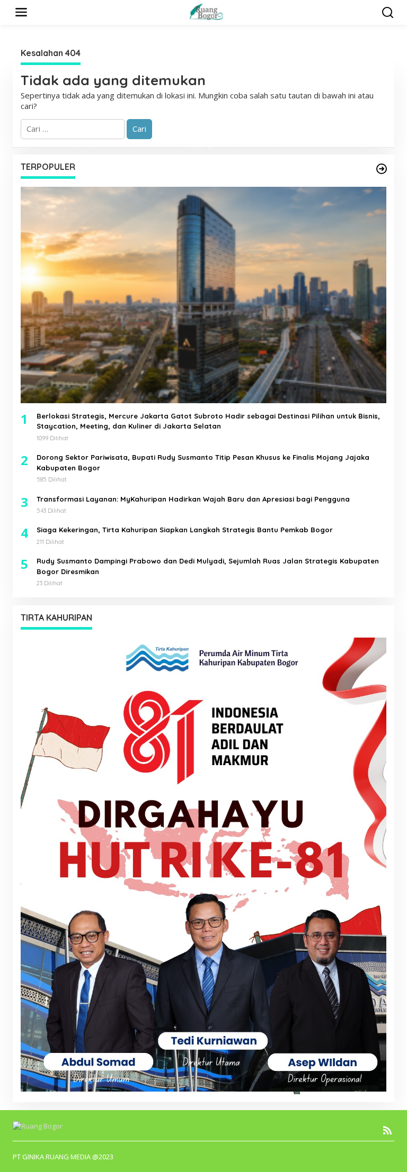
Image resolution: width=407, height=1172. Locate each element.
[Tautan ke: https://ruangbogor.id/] (381, 168)
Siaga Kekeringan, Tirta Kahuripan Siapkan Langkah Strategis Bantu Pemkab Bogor (185, 529)
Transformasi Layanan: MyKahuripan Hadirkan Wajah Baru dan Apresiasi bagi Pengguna (193, 499)
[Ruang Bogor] (205, 11)
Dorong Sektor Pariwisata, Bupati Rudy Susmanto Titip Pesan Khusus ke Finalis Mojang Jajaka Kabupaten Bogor (203, 462)
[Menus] (21, 12)
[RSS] (387, 1130)
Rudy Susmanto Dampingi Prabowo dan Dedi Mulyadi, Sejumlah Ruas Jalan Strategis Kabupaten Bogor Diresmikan (208, 566)
